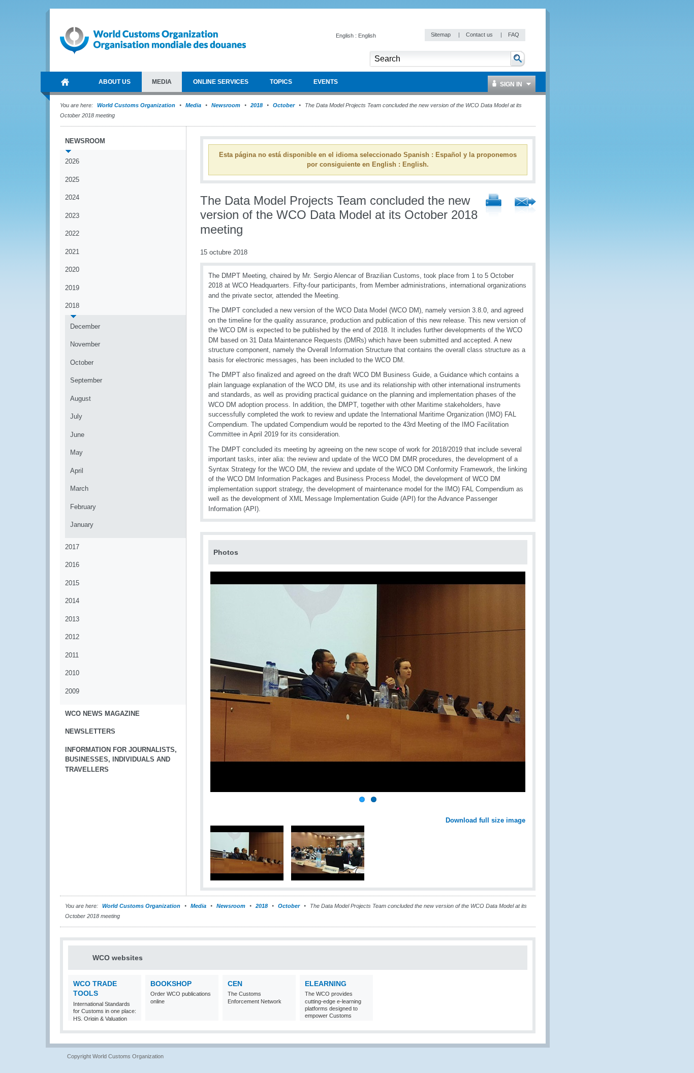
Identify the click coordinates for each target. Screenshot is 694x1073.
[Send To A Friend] (525, 206)
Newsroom (225, 105)
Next (523, 809)
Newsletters (90, 731)
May (76, 452)
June (77, 434)
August (80, 398)
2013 (72, 619)
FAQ (513, 34)
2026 (72, 161)
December (85, 326)
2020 (72, 269)
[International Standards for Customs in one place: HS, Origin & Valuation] (132, 1014)
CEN (235, 984)
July (76, 416)
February (83, 507)
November (85, 344)
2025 (72, 179)
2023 (72, 215)
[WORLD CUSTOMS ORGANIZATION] (65, 82)
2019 (72, 288)
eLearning (325, 984)
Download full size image (485, 820)
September (86, 380)
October (284, 105)
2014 (72, 601)
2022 (72, 233)
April (76, 471)
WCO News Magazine (102, 713)
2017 (72, 547)
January (81, 524)
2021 (72, 252)
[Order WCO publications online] (209, 1014)
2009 (72, 691)
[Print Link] (493, 206)
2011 (72, 655)
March (79, 488)
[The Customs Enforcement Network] (286, 1014)
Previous (219, 809)
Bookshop (171, 984)
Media (193, 105)
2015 (72, 583)
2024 (72, 197)
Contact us (480, 34)
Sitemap (441, 34)
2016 (72, 565)
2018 (256, 105)
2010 (72, 673)
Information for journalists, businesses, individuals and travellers (121, 759)
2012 (72, 637)
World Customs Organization (137, 105)
